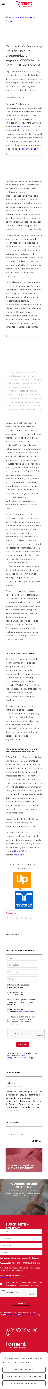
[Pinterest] (17, 918)
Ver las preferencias (24, 1383)
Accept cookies (24, 1370)
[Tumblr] (22, 918)
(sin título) (11, 1083)
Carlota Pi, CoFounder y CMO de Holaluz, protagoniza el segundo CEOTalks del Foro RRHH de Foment (24, 55)
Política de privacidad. (25, 1012)
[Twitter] (12, 918)
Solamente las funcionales (24, 1376)
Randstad (22, 149)
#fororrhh (19, 855)
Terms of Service (23, 1057)
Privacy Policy (11, 1314)
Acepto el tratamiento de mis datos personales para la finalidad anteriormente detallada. (23, 1020)
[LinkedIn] (26, 918)
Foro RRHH (14, 126)
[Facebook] (7, 918)
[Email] (31, 918)
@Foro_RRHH (20, 851)
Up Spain (33, 149)
